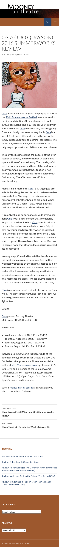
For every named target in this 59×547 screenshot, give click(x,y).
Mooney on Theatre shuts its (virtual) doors (22, 456)
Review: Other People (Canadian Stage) (20, 462)
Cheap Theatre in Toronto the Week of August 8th (26, 425)
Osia (4, 113)
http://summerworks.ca (24, 364)
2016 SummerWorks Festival (21, 117)
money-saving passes (21, 387)
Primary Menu (55, 22)
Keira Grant (23, 54)
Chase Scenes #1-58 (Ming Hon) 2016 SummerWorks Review (27, 412)
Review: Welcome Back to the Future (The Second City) (28, 476)
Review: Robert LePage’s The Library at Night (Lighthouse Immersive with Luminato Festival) (29, 469)
